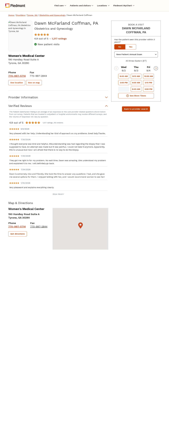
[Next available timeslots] (156, 68)
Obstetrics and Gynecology (52, 15)
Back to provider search (136, 109)
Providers (20, 15)
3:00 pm (148, 89)
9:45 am (124, 76)
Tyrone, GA (32, 15)
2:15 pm (148, 82)
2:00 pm (124, 82)
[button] (16, 82)
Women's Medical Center (26, 56)
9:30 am (136, 82)
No (119, 47)
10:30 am (148, 76)
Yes (130, 47)
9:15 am (136, 76)
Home (11, 15)
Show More (57, 194)
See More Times (138, 95)
